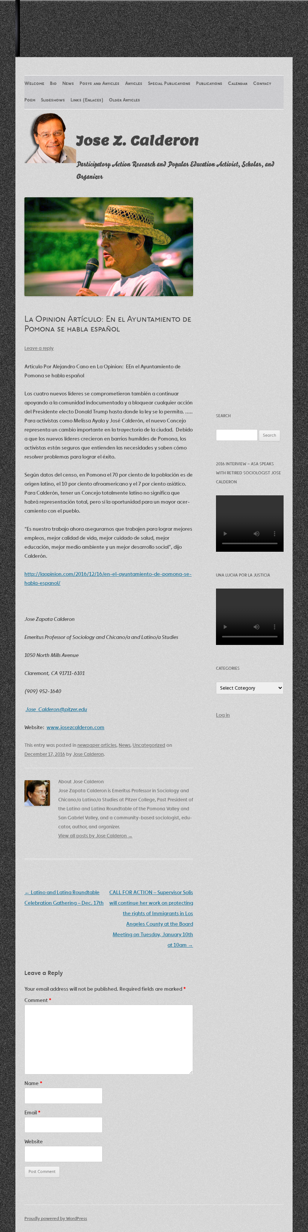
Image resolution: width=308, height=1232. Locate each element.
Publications (209, 84)
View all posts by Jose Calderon (95, 835)
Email (32, 1112)
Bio (53, 84)
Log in (223, 714)
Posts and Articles (99, 84)
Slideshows (53, 100)
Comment (37, 1000)
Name (33, 1083)
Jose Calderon (88, 754)
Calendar (238, 84)
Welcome (34, 84)
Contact (262, 84)
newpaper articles (96, 745)
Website (33, 1141)
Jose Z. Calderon (137, 140)
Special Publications (169, 84)
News (68, 84)
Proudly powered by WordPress (55, 1218)
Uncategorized (149, 745)
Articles (133, 84)
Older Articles (124, 100)
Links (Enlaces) (87, 100)
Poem (29, 100)
